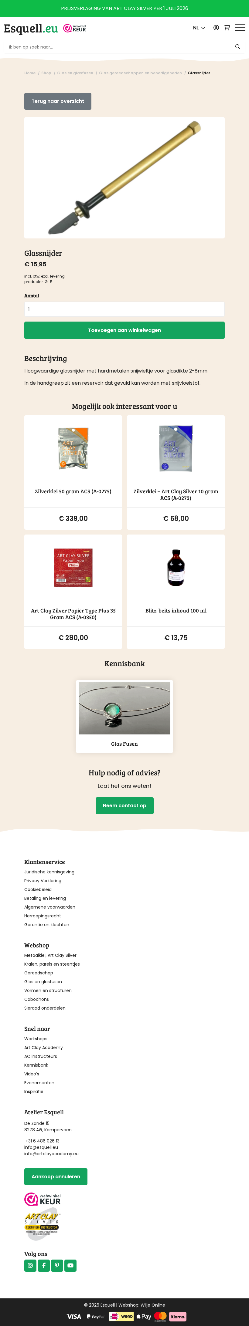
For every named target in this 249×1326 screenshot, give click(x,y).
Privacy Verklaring (42, 881)
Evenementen (39, 1083)
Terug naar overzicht (58, 101)
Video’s (31, 1074)
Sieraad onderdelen (45, 1008)
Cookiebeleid (38, 889)
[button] (199, 28)
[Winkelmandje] (227, 28)
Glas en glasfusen (43, 982)
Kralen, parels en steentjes (52, 964)
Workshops (35, 1039)
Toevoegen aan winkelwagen (124, 330)
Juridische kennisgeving (49, 872)
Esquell (31, 27)
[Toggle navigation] (240, 28)
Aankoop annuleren (56, 1176)
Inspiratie (33, 1091)
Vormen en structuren (48, 990)
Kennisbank (36, 1065)
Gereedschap (38, 973)
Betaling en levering (45, 898)
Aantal (31, 295)
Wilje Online (153, 1305)
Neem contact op (124, 805)
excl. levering (53, 276)
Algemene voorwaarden (49, 907)
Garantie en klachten (46, 925)
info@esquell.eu (41, 1147)
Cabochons (36, 999)
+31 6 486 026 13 (42, 1141)
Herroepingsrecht (42, 916)
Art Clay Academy (43, 1047)
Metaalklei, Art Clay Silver (50, 955)
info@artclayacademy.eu (51, 1154)
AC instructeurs (40, 1056)
